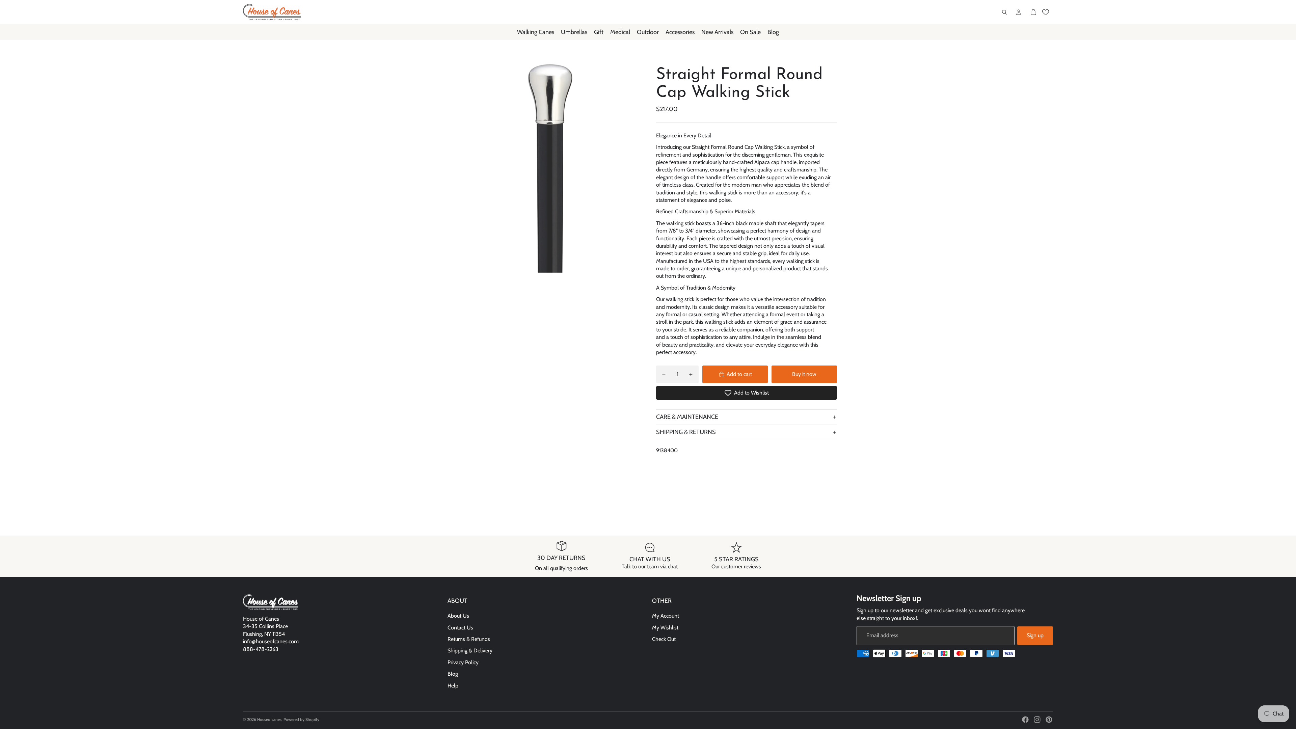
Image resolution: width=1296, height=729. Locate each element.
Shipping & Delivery (470, 650)
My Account (665, 616)
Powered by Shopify (301, 719)
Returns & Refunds (469, 639)
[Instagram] (1037, 720)
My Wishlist (665, 627)
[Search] (1004, 12)
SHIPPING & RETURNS (686, 432)
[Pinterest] (1049, 720)
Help (453, 685)
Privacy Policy (463, 662)
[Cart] (1033, 12)
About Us (458, 616)
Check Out (664, 639)
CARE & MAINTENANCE (687, 417)
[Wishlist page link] (1045, 12)
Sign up (1035, 635)
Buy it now (804, 374)
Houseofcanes (269, 719)
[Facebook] (1025, 720)
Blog (453, 674)
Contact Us (460, 627)
